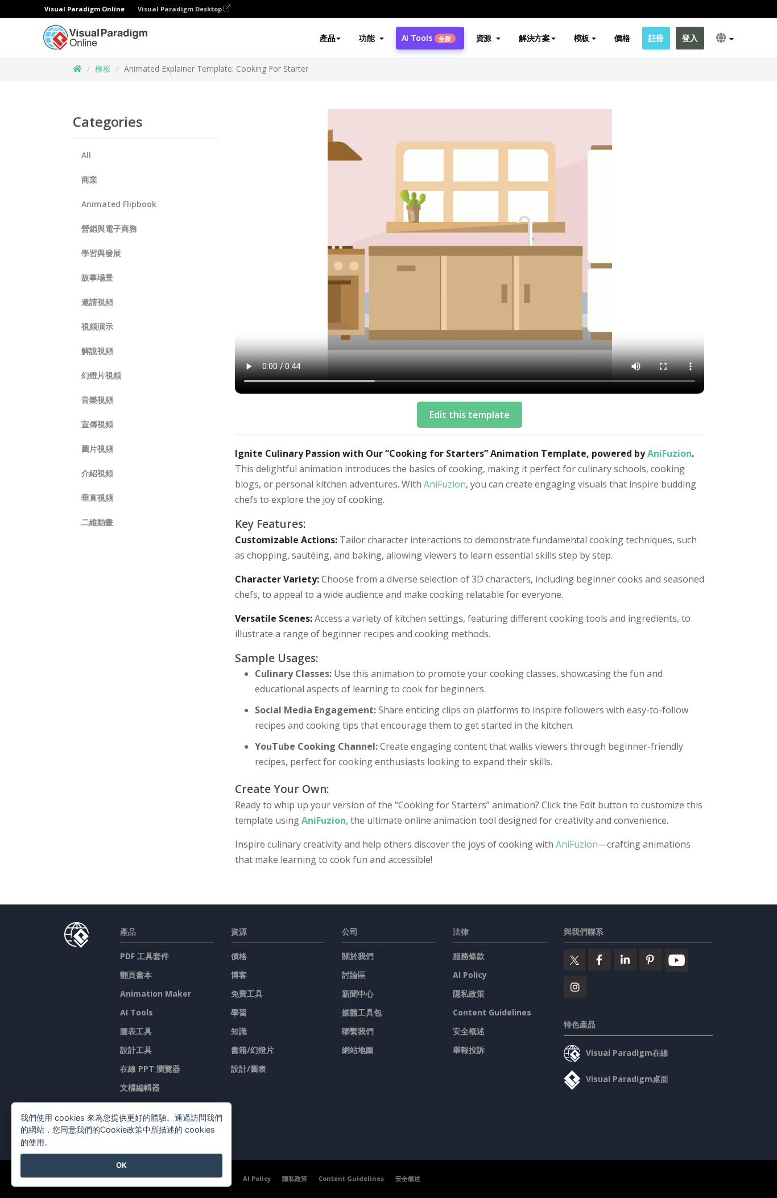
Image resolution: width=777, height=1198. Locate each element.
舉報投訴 (469, 1049)
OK (121, 1165)
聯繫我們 (358, 1031)
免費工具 (247, 993)
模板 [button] (581, 37)
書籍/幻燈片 (252, 1049)
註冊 (656, 37)
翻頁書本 (136, 974)
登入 (689, 37)
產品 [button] (327, 37)
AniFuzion (669, 453)
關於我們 (358, 956)
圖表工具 (136, 1031)
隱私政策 (469, 993)
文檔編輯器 (140, 1087)
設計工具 (136, 1049)
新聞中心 (358, 993)
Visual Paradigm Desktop (181, 9)
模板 (103, 68)
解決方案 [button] (534, 37)
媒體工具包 (362, 1012)
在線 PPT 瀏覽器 (150, 1068)
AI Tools (427, 37)
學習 (239, 1012)
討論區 (354, 974)
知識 (239, 1031)
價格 (622, 37)
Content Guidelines (492, 1012)
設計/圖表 (248, 1068)
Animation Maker (155, 993)
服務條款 (469, 956)
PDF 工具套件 (144, 956)
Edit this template (469, 414)
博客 (239, 974)
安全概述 (469, 1031)
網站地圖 (358, 1049)
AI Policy (470, 974)
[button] (371, 38)
